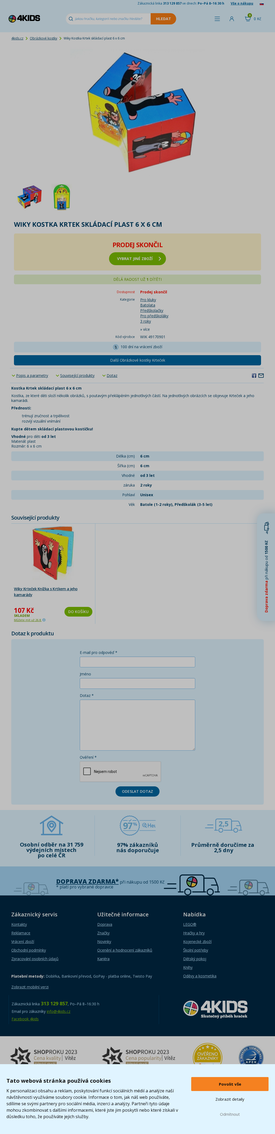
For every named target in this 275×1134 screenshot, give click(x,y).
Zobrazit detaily (229, 1099)
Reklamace (20, 932)
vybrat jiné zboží (135, 258)
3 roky (145, 321)
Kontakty (19, 924)
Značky (103, 932)
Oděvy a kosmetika (199, 975)
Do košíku (78, 611)
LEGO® (189, 924)
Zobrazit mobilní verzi (30, 986)
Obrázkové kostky (43, 38)
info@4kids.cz (58, 1011)
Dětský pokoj (194, 958)
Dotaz (112, 375)
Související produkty (77, 375)
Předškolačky (151, 310)
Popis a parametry (32, 375)
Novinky (104, 941)
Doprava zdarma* (87, 881)
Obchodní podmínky (28, 950)
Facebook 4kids (25, 1018)
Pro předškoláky (154, 315)
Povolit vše (230, 1084)
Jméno (85, 673)
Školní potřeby (195, 950)
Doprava (104, 924)
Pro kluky (148, 299)
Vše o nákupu (242, 3)
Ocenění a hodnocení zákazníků (124, 950)
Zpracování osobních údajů (35, 958)
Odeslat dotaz (137, 791)
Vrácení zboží (22, 941)
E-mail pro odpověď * (98, 652)
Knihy (188, 967)
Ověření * (88, 757)
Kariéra (103, 958)
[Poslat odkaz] (261, 375)
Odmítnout (230, 1114)
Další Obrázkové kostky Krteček (137, 360)
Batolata (147, 305)
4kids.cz (17, 38)
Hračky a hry (194, 932)
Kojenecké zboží (197, 941)
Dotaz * (87, 695)
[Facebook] (254, 375)
